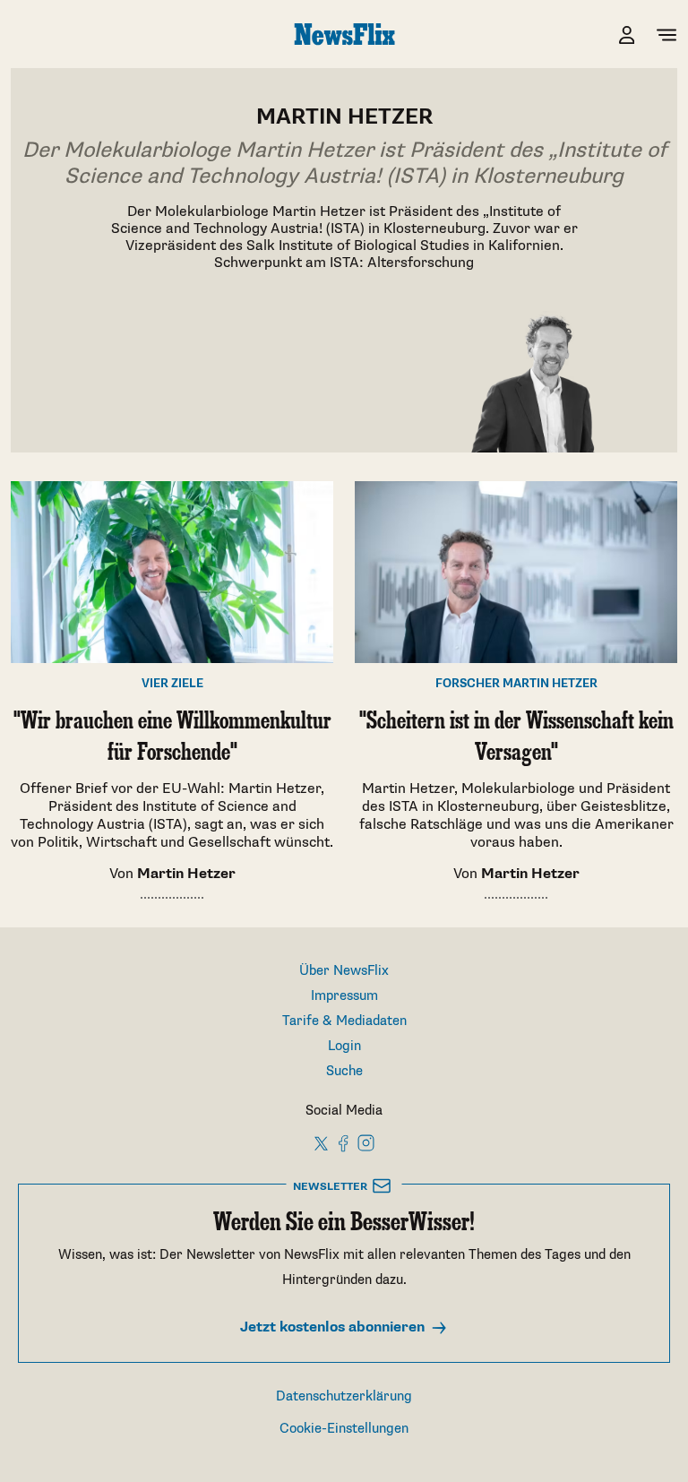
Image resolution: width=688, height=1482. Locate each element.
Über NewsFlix (344, 970)
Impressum (344, 995)
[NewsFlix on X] (322, 1143)
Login (344, 1046)
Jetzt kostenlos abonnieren (334, 1327)
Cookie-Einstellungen (344, 1428)
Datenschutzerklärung (344, 1396)
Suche (344, 1071)
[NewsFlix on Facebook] (344, 1143)
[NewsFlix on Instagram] (366, 1143)
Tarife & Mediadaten (344, 1021)
